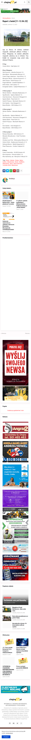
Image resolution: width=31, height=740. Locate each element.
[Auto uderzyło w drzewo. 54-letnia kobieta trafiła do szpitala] (7, 625)
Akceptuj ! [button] (6, 737)
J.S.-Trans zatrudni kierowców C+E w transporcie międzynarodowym (7, 650)
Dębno (21, 160)
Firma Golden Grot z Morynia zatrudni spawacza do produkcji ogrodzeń (22, 650)
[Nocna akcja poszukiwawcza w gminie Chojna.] (7, 618)
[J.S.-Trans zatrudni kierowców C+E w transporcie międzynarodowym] (9, 642)
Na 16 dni (21, 410)
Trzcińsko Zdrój (7, 165)
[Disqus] (15, 262)
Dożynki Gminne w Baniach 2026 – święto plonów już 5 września (8, 202)
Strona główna (7, 18)
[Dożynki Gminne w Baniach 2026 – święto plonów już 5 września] (9, 195)
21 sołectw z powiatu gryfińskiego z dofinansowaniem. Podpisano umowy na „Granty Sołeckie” (21, 204)
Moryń (16, 162)
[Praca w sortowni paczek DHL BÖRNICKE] (22, 661)
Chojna (17, 160)
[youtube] (13, 723)
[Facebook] (4, 170)
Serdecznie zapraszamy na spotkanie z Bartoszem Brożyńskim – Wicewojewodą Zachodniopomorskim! (8, 225)
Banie (13, 18)
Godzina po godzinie (12, 410)
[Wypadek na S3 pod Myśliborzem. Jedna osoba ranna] (7, 609)
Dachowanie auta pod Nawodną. (15, 600)
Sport (11, 163)
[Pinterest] (14, 170)
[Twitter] (7, 170)
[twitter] (17, 723)
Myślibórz (21, 162)
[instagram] (21, 723)
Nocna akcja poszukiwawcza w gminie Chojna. (20, 617)
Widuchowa (14, 165)
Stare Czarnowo (18, 163)
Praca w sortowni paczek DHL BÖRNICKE (22, 667)
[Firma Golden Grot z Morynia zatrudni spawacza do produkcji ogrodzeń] (22, 642)
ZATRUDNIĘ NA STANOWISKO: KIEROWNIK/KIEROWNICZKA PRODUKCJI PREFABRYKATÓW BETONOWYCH (8, 670)
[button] (2, 2)
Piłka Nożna (6, 163)
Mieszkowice (10, 162)
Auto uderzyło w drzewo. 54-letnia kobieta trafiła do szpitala (19, 625)
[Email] (17, 170)
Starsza (27, 333)
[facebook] (9, 723)
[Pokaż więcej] (21, 170)
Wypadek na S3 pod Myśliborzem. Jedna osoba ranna (19, 609)
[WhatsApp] (10, 170)
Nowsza (4, 333)
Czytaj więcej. (9, 733)
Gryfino (5, 162)
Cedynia (12, 160)
